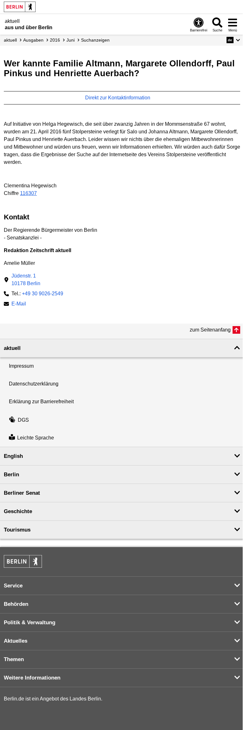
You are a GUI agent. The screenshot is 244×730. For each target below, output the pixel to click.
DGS (23, 420)
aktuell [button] (12, 348)
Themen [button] (14, 659)
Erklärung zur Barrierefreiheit (41, 401)
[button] (233, 40)
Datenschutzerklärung (33, 383)
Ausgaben (33, 40)
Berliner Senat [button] (22, 493)
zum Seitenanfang (210, 329)
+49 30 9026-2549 (42, 293)
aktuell (10, 40)
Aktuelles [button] (15, 641)
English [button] (13, 456)
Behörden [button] (16, 604)
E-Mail (18, 304)
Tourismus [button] (17, 530)
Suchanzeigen (95, 40)
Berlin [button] (11, 475)
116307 (28, 193)
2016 (55, 40)
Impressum (21, 366)
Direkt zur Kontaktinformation (118, 97)
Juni (70, 40)
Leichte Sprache (35, 437)
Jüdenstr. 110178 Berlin (25, 279)
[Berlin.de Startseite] (20, 7)
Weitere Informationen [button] (32, 678)
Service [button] (13, 586)
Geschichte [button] (18, 511)
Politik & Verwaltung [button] (29, 622)
